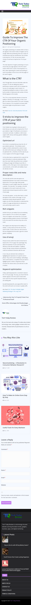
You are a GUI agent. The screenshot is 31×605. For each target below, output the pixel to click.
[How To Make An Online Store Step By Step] (15, 374)
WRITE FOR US (6, 583)
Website (3, 485)
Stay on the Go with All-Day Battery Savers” (16, 545)
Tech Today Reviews (16, 47)
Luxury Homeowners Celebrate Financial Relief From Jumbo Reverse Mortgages (15, 569)
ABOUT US (5, 580)
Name (3, 470)
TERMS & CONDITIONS (8, 594)
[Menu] (2, 11)
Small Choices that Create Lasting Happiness (16, 557)
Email (3, 477)
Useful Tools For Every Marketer (14, 428)
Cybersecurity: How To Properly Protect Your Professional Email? (16, 298)
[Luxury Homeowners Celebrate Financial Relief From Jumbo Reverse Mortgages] (16, 563)
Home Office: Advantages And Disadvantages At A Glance (15, 304)
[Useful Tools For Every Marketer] (15, 407)
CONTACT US (6, 587)
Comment (4, 449)
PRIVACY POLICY (7, 590)
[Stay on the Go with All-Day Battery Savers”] (16, 539)
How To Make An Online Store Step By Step (15, 396)
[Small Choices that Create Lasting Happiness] (16, 551)
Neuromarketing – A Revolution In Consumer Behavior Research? (14, 364)
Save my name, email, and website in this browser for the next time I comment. (15, 496)
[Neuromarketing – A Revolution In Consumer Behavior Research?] (15, 342)
